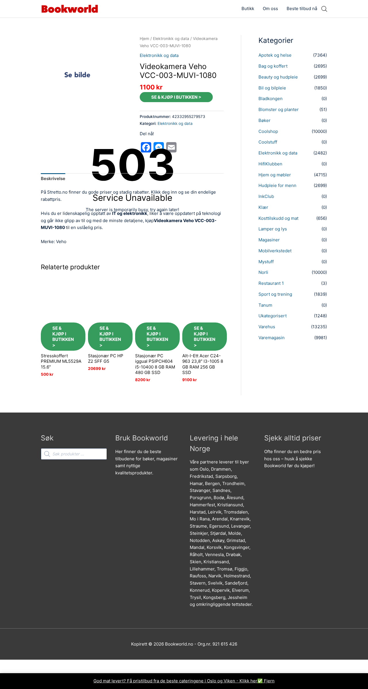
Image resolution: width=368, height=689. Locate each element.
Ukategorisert (272, 315)
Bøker (264, 120)
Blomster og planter (278, 109)
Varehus (266, 326)
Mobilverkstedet (275, 250)
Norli (263, 272)
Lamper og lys (272, 229)
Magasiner (269, 240)
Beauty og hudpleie (278, 77)
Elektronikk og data (171, 38)
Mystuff (266, 261)
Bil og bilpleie (272, 88)
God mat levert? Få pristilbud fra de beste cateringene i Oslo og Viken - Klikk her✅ (178, 681)
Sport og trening (275, 294)
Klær (263, 207)
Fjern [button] (269, 681)
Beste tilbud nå (302, 8)
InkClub (266, 196)
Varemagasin (271, 337)
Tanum (265, 305)
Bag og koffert (273, 66)
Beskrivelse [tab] (53, 178)
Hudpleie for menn (277, 185)
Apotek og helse (275, 55)
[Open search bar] (324, 9)
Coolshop (268, 131)
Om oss (270, 8)
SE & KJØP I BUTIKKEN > (176, 97)
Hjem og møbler (274, 175)
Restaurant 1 (271, 283)
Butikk (247, 8)
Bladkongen (270, 98)
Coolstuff (267, 142)
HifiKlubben (270, 164)
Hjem (144, 38)
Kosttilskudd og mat (278, 218)
